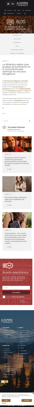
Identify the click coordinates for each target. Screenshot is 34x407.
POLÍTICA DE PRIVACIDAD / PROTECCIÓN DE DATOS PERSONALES (10, 370)
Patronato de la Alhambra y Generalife (16, 81)
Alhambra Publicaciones (17, 49)
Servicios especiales (24, 339)
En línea (6, 354)
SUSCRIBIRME (16, 292)
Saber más (4, 403)
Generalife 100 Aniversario (17, 53)
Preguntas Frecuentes (25, 336)
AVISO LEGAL (7, 366)
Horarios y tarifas (24, 334)
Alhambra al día (17, 35)
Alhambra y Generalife (9, 330)
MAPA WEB (6, 363)
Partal (27, 90)
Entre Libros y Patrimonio (10, 357)
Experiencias (7, 350)
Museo (17, 46)
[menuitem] (19, 13)
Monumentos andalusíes (9, 332)
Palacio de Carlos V (16, 90)
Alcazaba (5, 88)
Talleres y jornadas (8, 352)
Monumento (19, 100)
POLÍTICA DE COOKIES (8, 374)
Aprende (6, 336)
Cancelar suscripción (22, 301)
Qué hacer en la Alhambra (10, 338)
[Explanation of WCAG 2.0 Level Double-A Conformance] (9, 381)
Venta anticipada (24, 330)
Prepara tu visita (23, 338)
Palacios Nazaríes (25, 88)
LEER (9, 169)
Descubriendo (17, 42)
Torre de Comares (17, 87)
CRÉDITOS (6, 377)
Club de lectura (7, 356)
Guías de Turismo (24, 341)
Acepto (6, 400)
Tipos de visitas (23, 332)
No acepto (26, 400)
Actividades (7, 348)
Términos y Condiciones (18, 296)
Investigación (17, 38)
